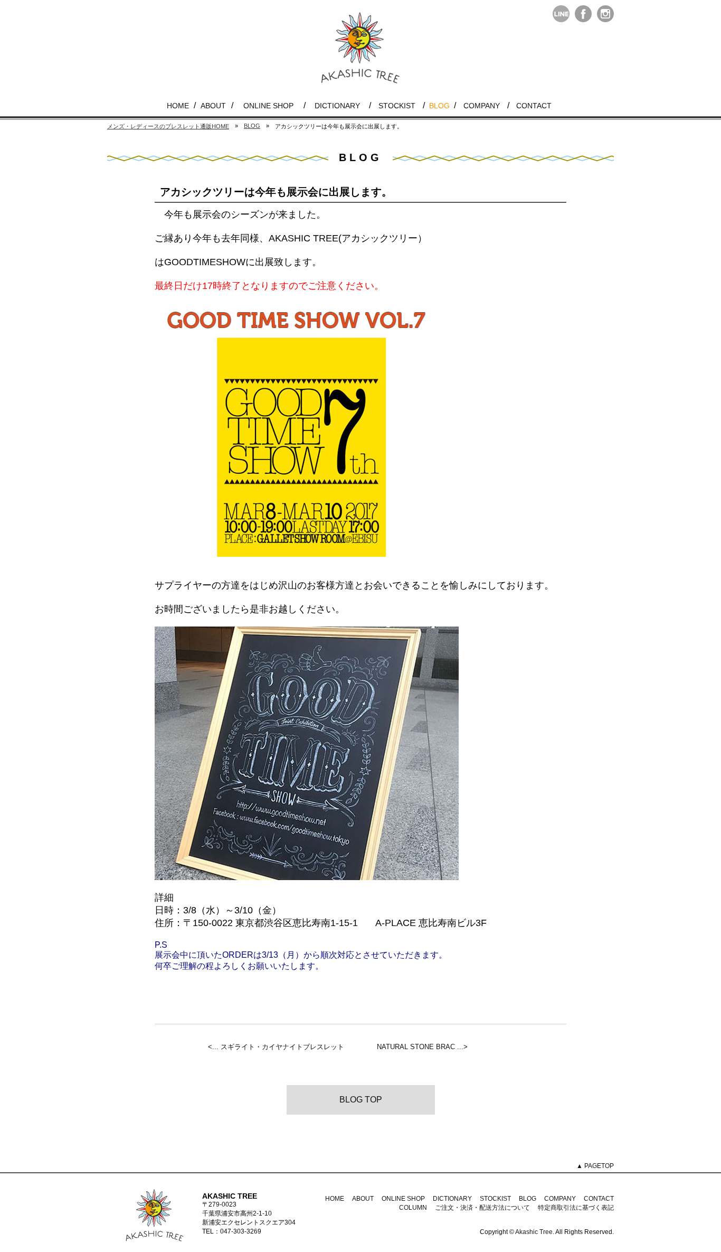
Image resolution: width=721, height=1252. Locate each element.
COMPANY (481, 105)
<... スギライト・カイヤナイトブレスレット (276, 1047)
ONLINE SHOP (268, 105)
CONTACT (534, 105)
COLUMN (413, 1207)
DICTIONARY (337, 105)
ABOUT (213, 105)
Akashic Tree (534, 1232)
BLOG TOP (360, 1099)
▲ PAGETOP (595, 1166)
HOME (178, 105)
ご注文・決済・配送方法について (482, 1207)
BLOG (439, 105)
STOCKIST (396, 105)
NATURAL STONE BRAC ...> (422, 1047)
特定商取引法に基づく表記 (576, 1207)
